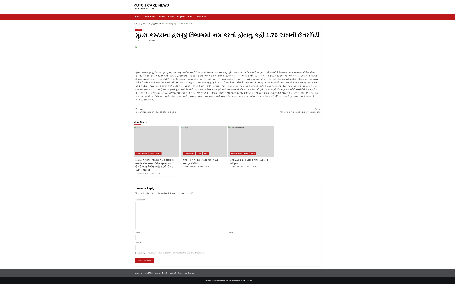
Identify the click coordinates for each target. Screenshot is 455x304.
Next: (300, 110)
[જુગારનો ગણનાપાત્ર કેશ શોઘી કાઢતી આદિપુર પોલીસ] (204, 141)
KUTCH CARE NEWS (151, 5)
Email (231, 233)
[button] (319, 17)
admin (139, 41)
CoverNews (235, 280)
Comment (140, 200)
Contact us (201, 17)
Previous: (155, 110)
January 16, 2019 (149, 41)
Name (138, 233)
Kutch (171, 17)
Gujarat (181, 17)
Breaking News (141, 153)
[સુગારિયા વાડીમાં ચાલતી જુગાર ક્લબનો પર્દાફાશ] (251, 141)
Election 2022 (149, 17)
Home (137, 17)
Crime (162, 17)
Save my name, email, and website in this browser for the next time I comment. (171, 253)
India (190, 17)
